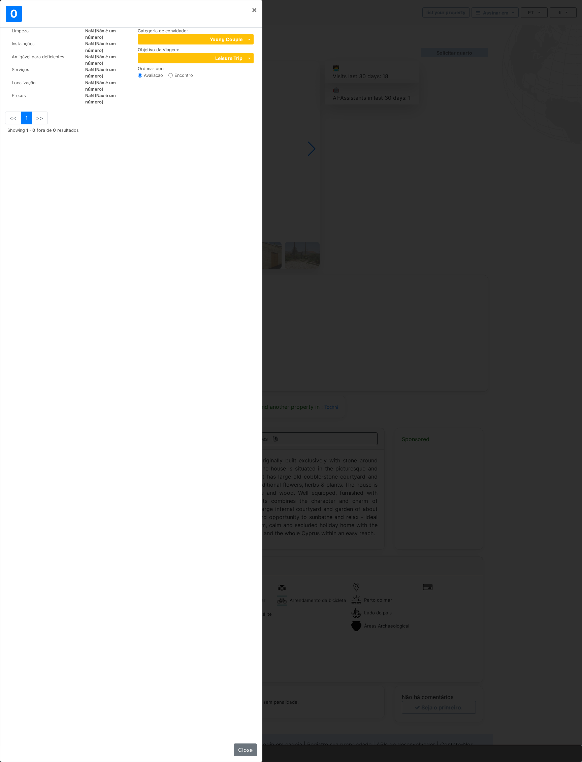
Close (245, 749)
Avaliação (153, 75)
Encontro (183, 75)
